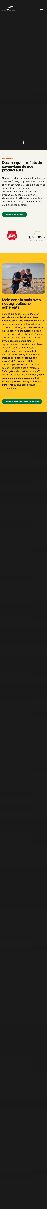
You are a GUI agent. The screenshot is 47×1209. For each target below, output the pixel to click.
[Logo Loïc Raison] (27, 236)
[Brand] (8, 9)
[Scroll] (23, 142)
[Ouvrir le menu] (41, 9)
